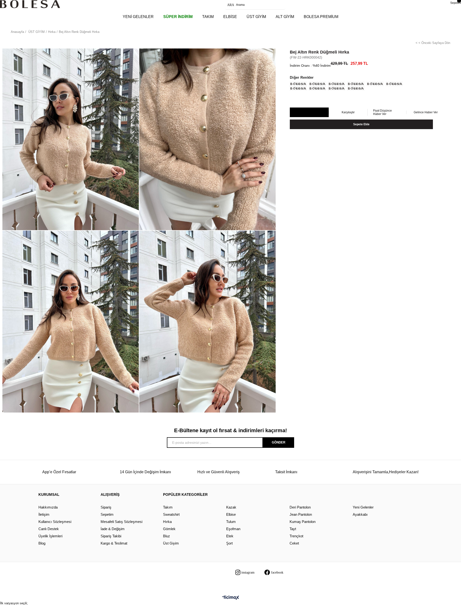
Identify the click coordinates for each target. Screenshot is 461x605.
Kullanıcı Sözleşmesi (54, 522)
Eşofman (233, 529)
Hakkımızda (48, 507)
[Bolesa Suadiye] (30, 4)
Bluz (166, 536)
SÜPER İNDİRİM (178, 17)
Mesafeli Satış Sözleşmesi (121, 522)
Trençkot (296, 536)
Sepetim (107, 514)
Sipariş (106, 507)
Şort (229, 543)
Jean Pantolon (301, 514)
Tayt (293, 529)
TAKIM (208, 17)
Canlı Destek (48, 529)
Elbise (231, 514)
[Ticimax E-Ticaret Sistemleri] (230, 597)
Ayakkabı (360, 514)
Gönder (278, 442)
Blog (41, 543)
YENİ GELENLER (138, 17)
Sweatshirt (171, 514)
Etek (229, 536)
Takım (168, 507)
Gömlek (169, 529)
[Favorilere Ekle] (309, 112)
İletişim (43, 514)
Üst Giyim (171, 543)
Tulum (231, 522)
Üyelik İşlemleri (50, 536)
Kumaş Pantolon (302, 522)
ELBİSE (230, 17)
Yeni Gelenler (363, 507)
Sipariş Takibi (111, 536)
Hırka (167, 522)
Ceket (294, 543)
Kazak (231, 507)
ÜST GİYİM (256, 17)
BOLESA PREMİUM (321, 17)
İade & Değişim (113, 529)
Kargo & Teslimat (114, 543)
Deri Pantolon (300, 507)
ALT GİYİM (285, 17)
